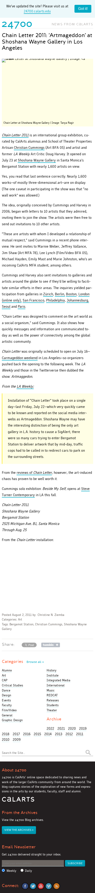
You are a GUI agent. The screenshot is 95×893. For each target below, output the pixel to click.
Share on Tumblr (50, 645)
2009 (17, 739)
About (14, 770)
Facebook (25, 886)
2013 (58, 734)
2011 (79, 734)
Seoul (6, 306)
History (51, 670)
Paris (21, 306)
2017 (16, 734)
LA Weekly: (25, 386)
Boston (71, 294)
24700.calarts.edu (37, 11)
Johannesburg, (78, 300)
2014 (48, 734)
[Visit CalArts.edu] (18, 801)
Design (6, 695)
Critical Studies (12, 685)
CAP (4, 680)
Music (51, 690)
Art (20, 619)
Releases (53, 700)
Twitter (33, 886)
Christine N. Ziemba (51, 615)
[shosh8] (47, 89)
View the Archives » (18, 830)
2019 (82, 728)
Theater (52, 710)
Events (6, 700)
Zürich (48, 294)
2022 (50, 728)
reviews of (34, 472)
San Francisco (33, 300)
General (7, 715)
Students (53, 705)
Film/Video (9, 710)
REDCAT (52, 695)
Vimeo (48, 886)
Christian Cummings (29, 147)
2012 (69, 734)
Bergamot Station (21, 624)
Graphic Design (12, 720)
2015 (37, 734)
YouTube (40, 886)
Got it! (83, 9)
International (56, 685)
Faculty (7, 705)
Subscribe (75, 863)
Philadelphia (55, 300)
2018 (5, 734)
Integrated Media (58, 680)
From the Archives (19, 812)
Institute (53, 675)
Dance (6, 690)
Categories (23, 661)
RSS (56, 886)
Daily (28, 871)
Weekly (11, 871)
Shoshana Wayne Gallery (37, 160)
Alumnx (7, 670)
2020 (72, 728)
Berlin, (60, 294)
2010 (5, 739)
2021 (61, 728)
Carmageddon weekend (20, 358)
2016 (26, 734)
